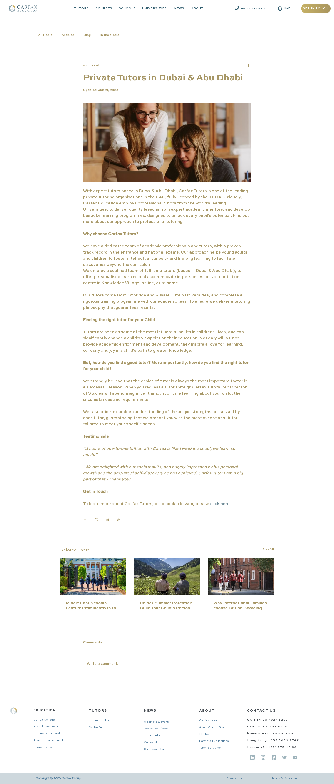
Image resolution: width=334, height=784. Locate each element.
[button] (280, 8)
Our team (205, 734)
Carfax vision (208, 720)
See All (268, 549)
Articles (68, 35)
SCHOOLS (127, 8)
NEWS (179, 8)
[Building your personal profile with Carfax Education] (167, 576)
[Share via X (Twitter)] (96, 519)
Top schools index (156, 728)
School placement (45, 726)
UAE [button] (287, 8)
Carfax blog (152, 742)
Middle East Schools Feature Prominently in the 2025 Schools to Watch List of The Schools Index (92, 606)
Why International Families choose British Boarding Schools (240, 606)
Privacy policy (235, 778)
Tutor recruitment (210, 748)
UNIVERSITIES (154, 8)
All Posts (45, 35)
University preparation (48, 733)
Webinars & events (157, 722)
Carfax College (44, 720)
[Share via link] (118, 519)
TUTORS (81, 8)
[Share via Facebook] (85, 519)
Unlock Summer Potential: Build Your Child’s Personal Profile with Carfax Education (167, 606)
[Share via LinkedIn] (107, 519)
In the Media (109, 35)
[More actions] (248, 65)
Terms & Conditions (285, 778)
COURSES (104, 8)
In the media (152, 735)
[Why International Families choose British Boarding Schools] (241, 576)
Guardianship (42, 747)
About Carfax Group (213, 727)
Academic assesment (48, 740)
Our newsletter (154, 749)
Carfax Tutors (98, 727)
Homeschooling (99, 720)
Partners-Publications (214, 741)
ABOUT (197, 8)
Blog (87, 35)
